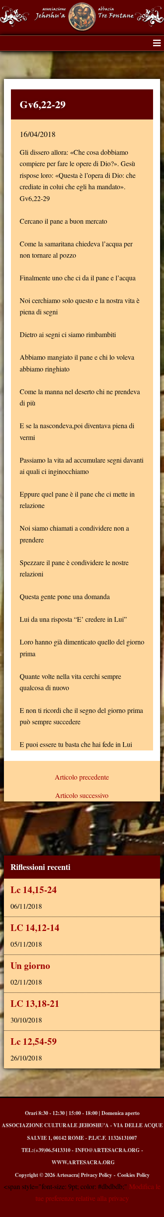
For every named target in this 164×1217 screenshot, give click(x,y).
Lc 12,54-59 (33, 1041)
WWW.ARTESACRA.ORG (83, 1162)
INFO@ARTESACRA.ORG (107, 1150)
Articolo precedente (82, 777)
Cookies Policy (133, 1175)
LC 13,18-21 (34, 1003)
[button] (157, 43)
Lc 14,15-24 (33, 889)
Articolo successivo (81, 795)
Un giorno (30, 965)
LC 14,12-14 (34, 927)
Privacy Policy (96, 1175)
